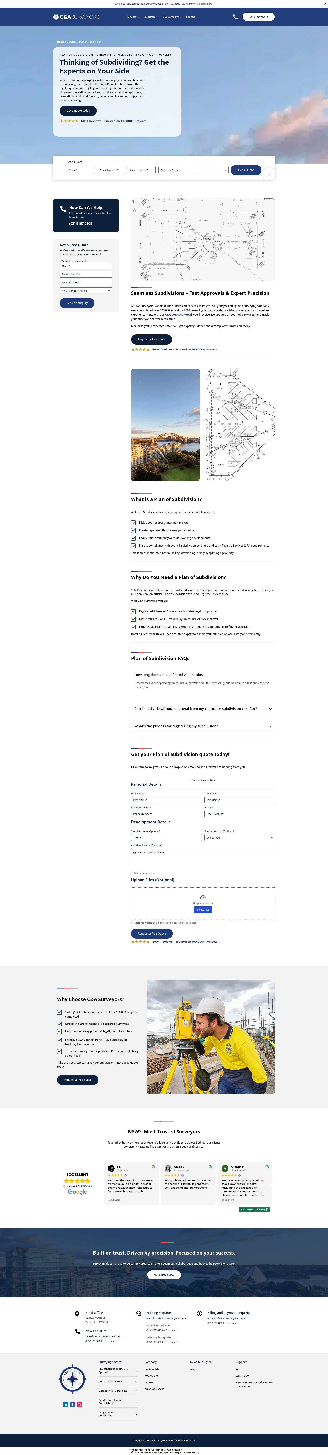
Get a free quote (164, 1274)
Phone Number (141, 807)
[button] (272, 1183)
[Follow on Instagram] (79, 1404)
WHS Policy (242, 1375)
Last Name (211, 793)
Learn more (205, 3)
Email (208, 807)
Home (60, 41)
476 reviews (84, 1186)
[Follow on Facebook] (72, 1404)
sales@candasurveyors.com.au (103, 1336)
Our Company (171, 16)
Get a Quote (246, 170)
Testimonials (152, 1369)
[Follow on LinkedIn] (65, 1404)
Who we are (151, 1375)
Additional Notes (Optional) (146, 845)
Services (131, 16)
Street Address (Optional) (145, 831)
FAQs (239, 1369)
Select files (203, 909)
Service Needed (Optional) (219, 831)
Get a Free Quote (258, 16)
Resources (149, 16)
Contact (190, 16)
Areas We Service (154, 1388)
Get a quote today (78, 111)
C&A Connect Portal (178, 314)
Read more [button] (171, 1200)
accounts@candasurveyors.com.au (227, 1318)
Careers (149, 1382)
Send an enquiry (77, 303)
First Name (138, 793)
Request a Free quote (151, 339)
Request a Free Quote (152, 933)
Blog (192, 1369)
